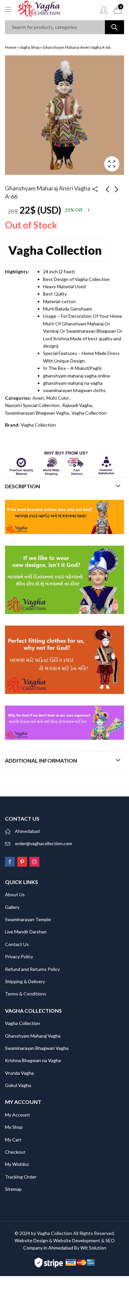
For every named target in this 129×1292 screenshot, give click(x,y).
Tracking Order (20, 1177)
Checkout (15, 1152)
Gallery (12, 907)
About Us (15, 894)
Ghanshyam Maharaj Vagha (33, 1036)
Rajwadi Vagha (77, 405)
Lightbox (111, 163)
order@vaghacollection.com (43, 843)
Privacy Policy (19, 956)
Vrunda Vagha (19, 1073)
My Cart (13, 1139)
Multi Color (57, 398)
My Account (17, 1115)
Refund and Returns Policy (32, 969)
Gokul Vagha (18, 1085)
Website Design (31, 1240)
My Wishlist (17, 1164)
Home (10, 47)
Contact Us (17, 944)
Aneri (38, 398)
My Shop (14, 1127)
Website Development (76, 1240)
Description (22, 486)
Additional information (41, 760)
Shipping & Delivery (25, 981)
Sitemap (13, 1189)
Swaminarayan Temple (28, 919)
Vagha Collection (55, 250)
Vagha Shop (29, 47)
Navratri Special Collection (32, 405)
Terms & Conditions (25, 993)
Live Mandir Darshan (26, 931)
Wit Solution (93, 1248)
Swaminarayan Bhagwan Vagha (37, 413)
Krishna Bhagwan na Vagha (33, 1060)
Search (114, 27)
